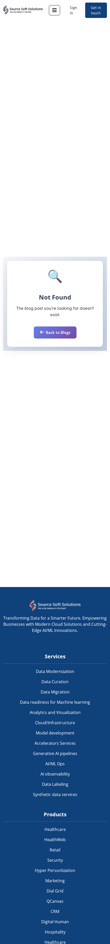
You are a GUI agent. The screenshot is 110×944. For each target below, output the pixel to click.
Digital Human (55, 922)
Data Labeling (55, 784)
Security (55, 860)
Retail (55, 850)
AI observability (55, 774)
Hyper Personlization (55, 870)
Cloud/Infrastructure (55, 723)
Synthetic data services (55, 794)
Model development (55, 733)
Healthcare (55, 829)
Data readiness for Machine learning (55, 702)
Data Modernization (55, 671)
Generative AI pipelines (55, 753)
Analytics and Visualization (55, 712)
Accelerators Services (55, 743)
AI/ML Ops (55, 764)
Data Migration (55, 692)
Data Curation (55, 681)
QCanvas (55, 901)
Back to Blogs (58, 332)
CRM (55, 911)
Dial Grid (55, 891)
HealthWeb (55, 839)
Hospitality (55, 932)
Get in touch (96, 10)
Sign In (73, 10)
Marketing (55, 880)
